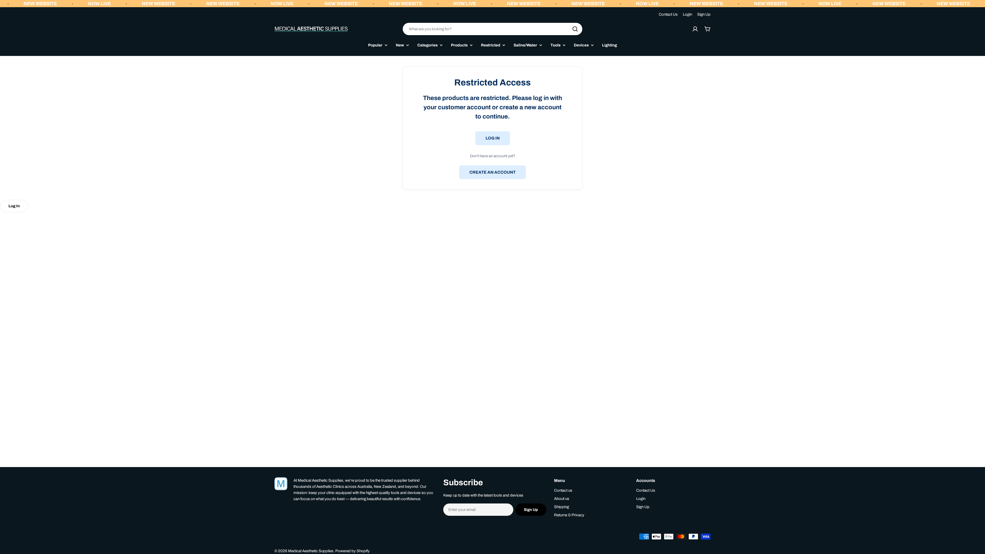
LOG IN (493, 138)
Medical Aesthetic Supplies (310, 551)
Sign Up (704, 14)
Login (687, 14)
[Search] (575, 29)
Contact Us (668, 14)
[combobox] (492, 29)
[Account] (695, 29)
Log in (14, 206)
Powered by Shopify (352, 551)
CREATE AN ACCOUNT (492, 172)
